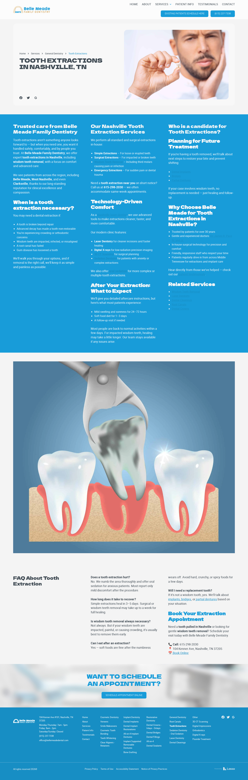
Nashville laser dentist (112, 215)
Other (195, 717)
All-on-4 (150, 741)
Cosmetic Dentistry (109, 717)
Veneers (104, 721)
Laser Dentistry (181, 296)
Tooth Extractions (178, 725)
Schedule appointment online (124, 695)
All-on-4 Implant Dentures (131, 735)
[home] (31, 10)
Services (35, 53)
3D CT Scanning (200, 721)
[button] (163, 4)
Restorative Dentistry (151, 719)
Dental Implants (181, 172)
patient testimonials (191, 274)
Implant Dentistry (131, 717)
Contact (86, 739)
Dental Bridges (153, 732)
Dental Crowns (180, 309)
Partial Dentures (181, 180)
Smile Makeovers (108, 725)
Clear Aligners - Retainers (107, 744)
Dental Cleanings (182, 300)
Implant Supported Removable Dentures (132, 744)
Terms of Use (107, 768)
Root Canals (179, 304)
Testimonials (88, 734)
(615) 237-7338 (223, 13)
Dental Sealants (154, 745)
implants (174, 599)
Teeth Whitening (108, 738)
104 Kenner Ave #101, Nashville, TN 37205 (56, 719)
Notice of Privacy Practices (154, 768)
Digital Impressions (201, 725)
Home (22, 53)
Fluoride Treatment (201, 739)
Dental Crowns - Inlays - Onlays (154, 726)
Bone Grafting (130, 752)
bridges (186, 599)
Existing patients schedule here (184, 13)
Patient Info (87, 730)
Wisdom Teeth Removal (186, 292)
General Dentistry (54, 53)
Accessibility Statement (127, 768)
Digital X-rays (198, 734)
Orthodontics (198, 730)
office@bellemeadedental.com (53, 740)
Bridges (176, 176)
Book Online (180, 653)
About (85, 721)
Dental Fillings (153, 736)
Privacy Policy (91, 768)
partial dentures (206, 599)
